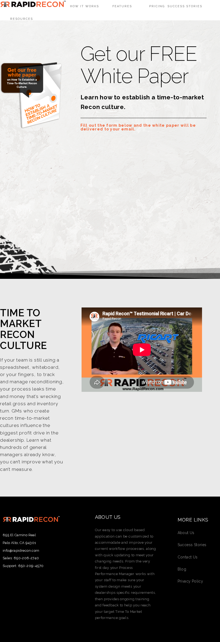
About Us (186, 533)
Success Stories (192, 545)
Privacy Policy (190, 581)
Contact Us (188, 557)
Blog (182, 569)
